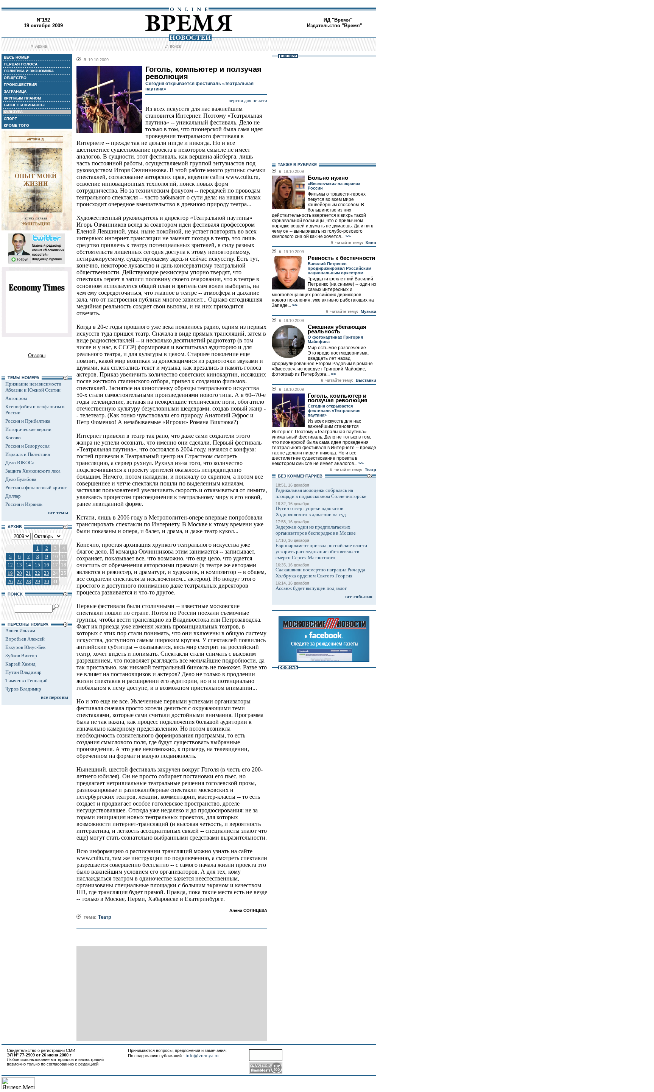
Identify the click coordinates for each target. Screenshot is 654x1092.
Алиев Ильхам (20, 630)
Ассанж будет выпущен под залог (311, 588)
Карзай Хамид (20, 664)
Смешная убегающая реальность (337, 329)
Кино (371, 242)
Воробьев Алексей (25, 639)
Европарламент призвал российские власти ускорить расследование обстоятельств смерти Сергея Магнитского (321, 551)
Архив (41, 46)
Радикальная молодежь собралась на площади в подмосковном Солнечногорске (321, 493)
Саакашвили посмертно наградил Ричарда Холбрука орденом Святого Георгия (320, 573)
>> (347, 236)
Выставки (366, 380)
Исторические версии (28, 429)
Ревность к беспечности (341, 258)
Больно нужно (328, 178)
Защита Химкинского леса (33, 471)
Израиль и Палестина (27, 454)
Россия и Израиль (23, 504)
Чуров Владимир (23, 689)
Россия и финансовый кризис (36, 487)
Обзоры (36, 355)
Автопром (16, 398)
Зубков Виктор (21, 655)
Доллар (13, 496)
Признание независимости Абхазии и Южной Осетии (33, 387)
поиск (175, 46)
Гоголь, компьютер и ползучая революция (337, 398)
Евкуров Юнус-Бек (25, 647)
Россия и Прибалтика (27, 421)
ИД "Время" (338, 20)
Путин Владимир (23, 672)
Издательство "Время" (334, 25)
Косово (13, 437)
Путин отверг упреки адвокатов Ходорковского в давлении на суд (311, 511)
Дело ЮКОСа (19, 462)
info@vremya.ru (202, 1055)
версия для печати (248, 100)
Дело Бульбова (20, 479)
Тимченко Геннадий (26, 680)
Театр (104, 917)
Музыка (368, 311)
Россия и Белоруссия (27, 446)
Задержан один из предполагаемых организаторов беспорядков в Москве (316, 530)
